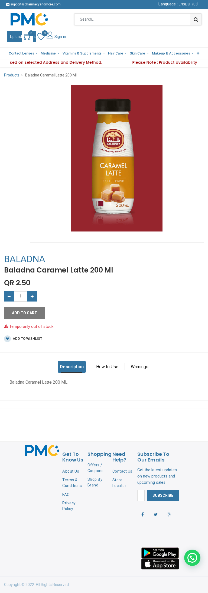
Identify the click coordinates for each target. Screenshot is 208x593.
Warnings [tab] (139, 366)
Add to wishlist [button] (27, 338)
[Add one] (32, 296)
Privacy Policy (69, 506)
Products (12, 75)
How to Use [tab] (107, 366)
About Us (70, 471)
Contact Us (122, 471)
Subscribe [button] (162, 495)
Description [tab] (72, 366)
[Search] (196, 19)
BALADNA (24, 259)
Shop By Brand (95, 482)
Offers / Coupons (95, 468)
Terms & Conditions (72, 483)
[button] (198, 53)
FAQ (66, 494)
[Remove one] (9, 296)
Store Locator (119, 483)
